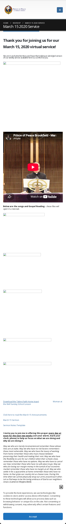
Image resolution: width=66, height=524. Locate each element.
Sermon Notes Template (14, 425)
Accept (33, 516)
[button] (61, 486)
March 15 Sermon (11, 420)
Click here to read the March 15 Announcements (25, 414)
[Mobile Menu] (60, 10)
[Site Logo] (15, 10)
